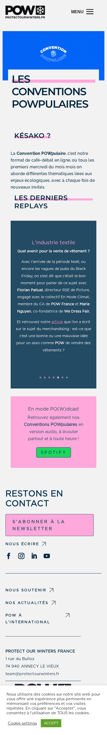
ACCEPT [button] (51, 723)
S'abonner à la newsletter (38, 525)
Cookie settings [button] (22, 723)
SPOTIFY (53, 452)
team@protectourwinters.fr (32, 673)
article (57, 322)
